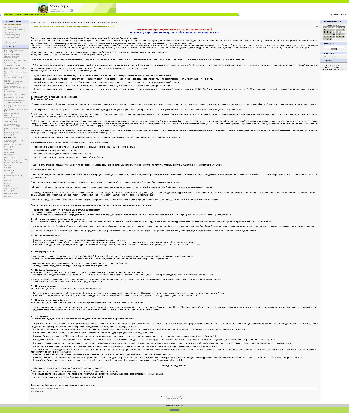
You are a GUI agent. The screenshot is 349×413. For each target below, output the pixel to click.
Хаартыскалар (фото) (11, 37)
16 (327, 34)
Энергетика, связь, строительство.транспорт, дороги (15, 86)
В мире (6, 183)
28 (343, 37)
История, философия (11, 162)
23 (327, 37)
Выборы (7, 147)
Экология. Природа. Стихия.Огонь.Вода (11, 125)
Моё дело (7, 191)
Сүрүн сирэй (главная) (12, 24)
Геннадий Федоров (10, 193)
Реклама (7, 178)
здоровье (7, 173)
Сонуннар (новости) (11, 27)
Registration (172, 398)
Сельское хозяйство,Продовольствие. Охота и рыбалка (14, 81)
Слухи (6, 186)
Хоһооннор (8, 152)
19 (337, 34)
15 (324, 34)
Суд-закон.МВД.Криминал (13, 60)
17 (331, 34)
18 (334, 34)
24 (331, 37)
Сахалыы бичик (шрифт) (37, 14)
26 (337, 37)
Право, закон (8, 63)
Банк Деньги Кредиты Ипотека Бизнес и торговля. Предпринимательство (14, 95)
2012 (37, 22)
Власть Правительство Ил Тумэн (15, 68)
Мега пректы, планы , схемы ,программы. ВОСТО (14, 76)
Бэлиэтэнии (18, 14)
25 (334, 37)
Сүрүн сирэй (8, 14)
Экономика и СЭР (10, 65)
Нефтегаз (7, 135)
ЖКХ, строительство (11, 102)
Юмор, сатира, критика (12, 175)
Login (179, 398)
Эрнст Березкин (9, 188)
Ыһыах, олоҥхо (9, 157)
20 (340, 34)
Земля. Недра (9, 121)
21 (343, 34)
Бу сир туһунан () (14, 30)
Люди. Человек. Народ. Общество (16, 109)
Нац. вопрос (8, 137)
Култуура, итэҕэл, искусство (14, 160)
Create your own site (330, 56)
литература (8, 170)
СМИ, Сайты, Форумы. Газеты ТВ (16, 128)
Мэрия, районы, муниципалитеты (15, 72)
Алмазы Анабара (10, 117)
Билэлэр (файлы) (10, 32)
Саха (6, 167)
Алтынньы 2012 (333, 25)
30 (327, 39)
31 (331, 39)
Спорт (6, 180)
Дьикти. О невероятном (12, 144)
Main (32, 22)
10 (331, 32)
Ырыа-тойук (8, 154)
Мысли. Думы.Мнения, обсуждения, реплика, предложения (12, 56)
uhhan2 (61, 388)
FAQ (5, 39)
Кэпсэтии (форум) (10, 42)
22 (324, 37)
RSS (346, 14)
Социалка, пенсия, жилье (13, 100)
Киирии (25, 14)
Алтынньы (43, 22)
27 (50, 22)
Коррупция (8, 91)
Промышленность (10, 132)
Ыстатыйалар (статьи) (12, 35)
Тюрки (6, 165)
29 (324, 39)
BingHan (7, 196)
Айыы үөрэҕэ (9, 149)
